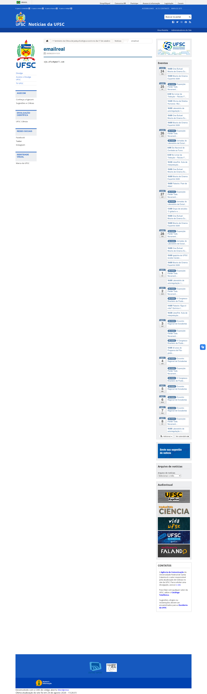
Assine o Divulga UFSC (23, 78)
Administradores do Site (181, 30)
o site (178, 585)
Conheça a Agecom (25, 99)
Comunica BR (120, 3)
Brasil (24, 2)
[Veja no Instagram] (186, 22)
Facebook (20, 137)
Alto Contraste (162, 8)
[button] (166, 436)
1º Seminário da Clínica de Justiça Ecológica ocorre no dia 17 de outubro (81, 41)
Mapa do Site (176, 8)
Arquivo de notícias (166, 472)
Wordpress (63, 689)
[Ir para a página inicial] (46, 41)
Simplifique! (105, 3)
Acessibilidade (148, 8)
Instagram (20, 145)
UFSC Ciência (22, 121)
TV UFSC (19, 83)
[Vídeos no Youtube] (182, 22)
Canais (180, 3)
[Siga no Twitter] (177, 22)
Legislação (168, 3)
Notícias (118, 41)
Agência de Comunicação (172, 572)
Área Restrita (163, 30)
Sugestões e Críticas (25, 103)
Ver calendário (181, 436)
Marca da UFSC (22, 163)
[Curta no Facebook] (173, 22)
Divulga (19, 73)
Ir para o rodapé (65, 8)
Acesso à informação (151, 3)
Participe (134, 3)
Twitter (19, 141)
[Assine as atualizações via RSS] (190, 22)
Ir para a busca (51, 8)
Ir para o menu (37, 8)
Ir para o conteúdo (22, 8)
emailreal (135, 41)
